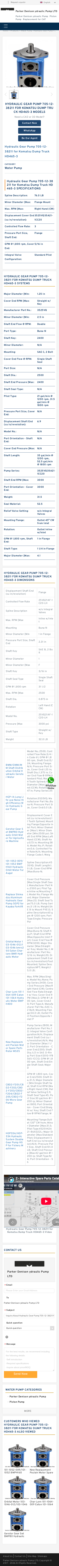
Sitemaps (42, 1556)
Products (14, 31)
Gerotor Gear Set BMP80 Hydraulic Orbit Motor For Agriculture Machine (15, 835)
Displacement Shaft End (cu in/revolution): (18, 423)
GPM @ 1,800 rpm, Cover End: (19, 246)
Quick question (14, 1323)
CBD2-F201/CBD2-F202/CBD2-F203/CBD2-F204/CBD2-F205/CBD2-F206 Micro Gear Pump (15, 1094)
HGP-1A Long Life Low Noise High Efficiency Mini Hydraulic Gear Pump (15, 803)
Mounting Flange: (14, 520)
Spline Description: (16, 195)
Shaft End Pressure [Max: (19, 382)
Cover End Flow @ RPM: (18, 359)
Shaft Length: (12, 455)
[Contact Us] (51, 783)
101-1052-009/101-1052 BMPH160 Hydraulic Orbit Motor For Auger (15, 867)
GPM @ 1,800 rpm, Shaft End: (18, 540)
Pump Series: (12, 470)
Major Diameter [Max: (17, 555)
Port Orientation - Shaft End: (18, 440)
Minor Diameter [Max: (18, 202)
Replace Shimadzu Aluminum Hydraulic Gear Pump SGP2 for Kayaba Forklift (15, 900)
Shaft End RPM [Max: (16, 480)
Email (8, 1285)
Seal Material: (12, 504)
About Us (8, 1556)
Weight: (8, 497)
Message (10, 1344)
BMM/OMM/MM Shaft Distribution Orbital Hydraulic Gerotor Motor (15, 771)
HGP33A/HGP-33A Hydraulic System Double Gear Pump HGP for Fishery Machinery (14, 1141)
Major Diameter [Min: (16, 294)
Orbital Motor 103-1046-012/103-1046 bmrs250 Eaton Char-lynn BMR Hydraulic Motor (15, 949)
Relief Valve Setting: (16, 511)
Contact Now (29, 123)
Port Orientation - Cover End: (18, 489)
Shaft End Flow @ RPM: (17, 324)
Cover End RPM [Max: (16, 301)
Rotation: (9, 529)
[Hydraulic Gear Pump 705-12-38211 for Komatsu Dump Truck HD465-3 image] (29, 65)
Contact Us (20, 1556)
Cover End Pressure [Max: (19, 448)
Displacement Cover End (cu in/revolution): (19, 217)
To (7, 1298)
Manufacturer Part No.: (17, 310)
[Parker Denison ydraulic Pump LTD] (7, 9)
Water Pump (26, 31)
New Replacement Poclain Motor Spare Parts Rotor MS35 (15, 1047)
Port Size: (10, 368)
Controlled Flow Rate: (17, 226)
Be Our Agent (30, 138)
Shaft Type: (11, 548)
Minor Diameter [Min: (16, 317)
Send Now (21, 1374)
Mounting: (10, 352)
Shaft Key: (10, 338)
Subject (10, 1310)
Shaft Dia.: (10, 375)
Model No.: (10, 431)
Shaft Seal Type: (13, 389)
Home (5, 31)
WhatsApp (30, 130)
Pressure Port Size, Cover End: (19, 413)
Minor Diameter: (13, 345)
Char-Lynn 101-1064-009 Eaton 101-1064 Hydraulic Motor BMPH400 (15, 998)
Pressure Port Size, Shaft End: (16, 235)
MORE (27, 1411)
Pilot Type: (10, 396)
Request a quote (18, 2)
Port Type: (10, 331)
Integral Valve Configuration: (13, 257)
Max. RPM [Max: (14, 208)
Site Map (32, 1556)
